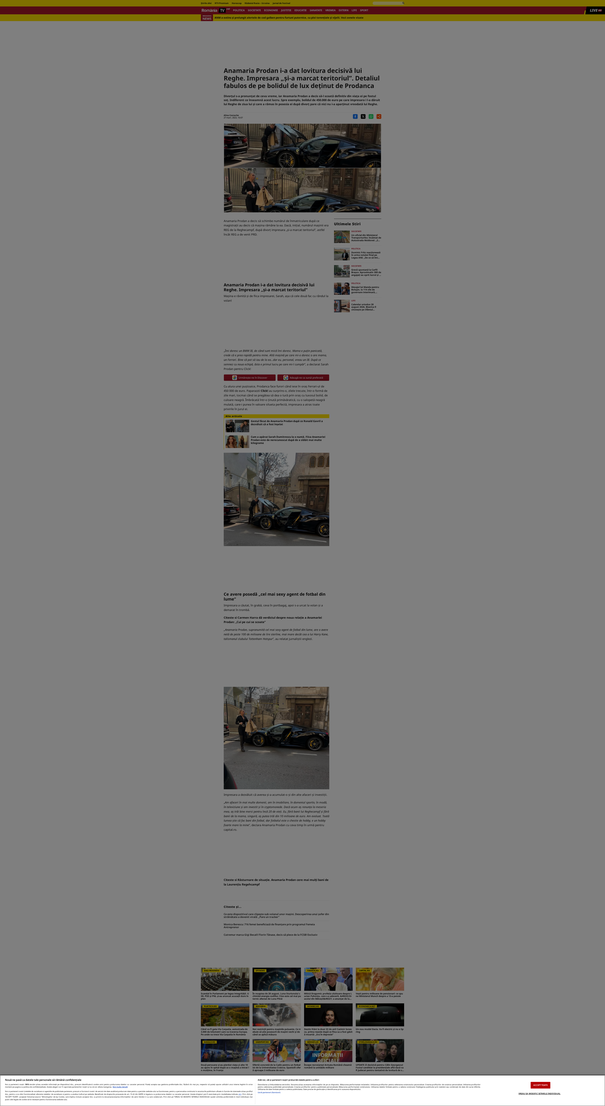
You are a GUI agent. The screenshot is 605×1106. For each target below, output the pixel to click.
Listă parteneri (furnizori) (269, 1092)
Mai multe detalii (120, 1087)
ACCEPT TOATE (540, 1085)
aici (240, 1094)
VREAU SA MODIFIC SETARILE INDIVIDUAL (540, 1093)
